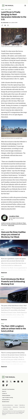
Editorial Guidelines (6, 395)
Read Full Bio (11, 225)
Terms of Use (15, 407)
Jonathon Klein (5, 22)
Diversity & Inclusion (7, 407)
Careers (16, 405)
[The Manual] (7, 6)
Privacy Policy (22, 407)
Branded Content (5, 401)
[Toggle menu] (25, 5)
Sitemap (11, 409)
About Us (4, 391)
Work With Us (22, 405)
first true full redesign (10, 144)
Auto (2, 229)
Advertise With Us (6, 399)
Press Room (5, 409)
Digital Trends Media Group (7, 405)
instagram (9, 219)
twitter (11, 219)
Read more (4, 272)
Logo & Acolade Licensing (7, 397)
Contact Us (4, 393)
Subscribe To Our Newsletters (8, 389)
